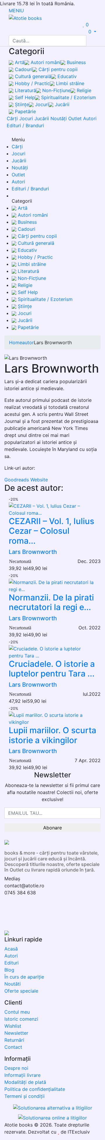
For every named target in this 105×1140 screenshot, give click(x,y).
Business (75, 62)
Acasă (11, 949)
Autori (90, 118)
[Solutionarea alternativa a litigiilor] (52, 1108)
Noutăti (12, 984)
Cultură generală (32, 76)
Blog (9, 970)
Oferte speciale (21, 991)
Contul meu (17, 1012)
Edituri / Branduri (25, 125)
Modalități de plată (25, 1082)
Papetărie (24, 111)
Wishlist (12, 1026)
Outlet (75, 118)
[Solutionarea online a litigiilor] (52, 1117)
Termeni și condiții (24, 1096)
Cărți (12, 118)
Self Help (24, 97)
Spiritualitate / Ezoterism (68, 97)
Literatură (24, 90)
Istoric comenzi (21, 1019)
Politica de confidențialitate (34, 1089)
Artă (18, 62)
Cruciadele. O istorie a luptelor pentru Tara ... (52, 669)
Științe (21, 104)
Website (39, 480)
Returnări (14, 1040)
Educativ (66, 76)
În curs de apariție (24, 977)
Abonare (52, 828)
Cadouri (22, 69)
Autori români (45, 62)
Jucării (61, 104)
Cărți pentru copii (57, 69)
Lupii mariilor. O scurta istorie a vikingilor (52, 735)
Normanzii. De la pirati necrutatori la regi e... (51, 602)
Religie (83, 90)
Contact (13, 1047)
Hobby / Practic (31, 83)
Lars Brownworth (33, 551)
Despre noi (16, 1068)
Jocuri (41, 104)
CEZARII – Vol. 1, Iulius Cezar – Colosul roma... (51, 531)
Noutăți (58, 118)
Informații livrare (22, 1075)
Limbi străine (69, 83)
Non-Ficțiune (56, 90)
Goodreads (16, 480)
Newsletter (16, 1033)
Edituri (11, 963)
